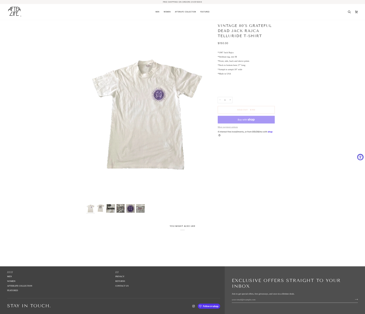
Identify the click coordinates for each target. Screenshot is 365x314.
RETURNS (120, 281)
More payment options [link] (228, 127)
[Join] (355, 299)
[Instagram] (193, 306)
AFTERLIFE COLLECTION (19, 286)
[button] (157, 12)
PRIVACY (119, 276)
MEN (9, 276)
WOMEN (11, 281)
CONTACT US (122, 286)
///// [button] (10, 272)
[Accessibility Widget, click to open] (360, 157)
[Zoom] (146, 113)
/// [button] (117, 272)
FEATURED (12, 290)
